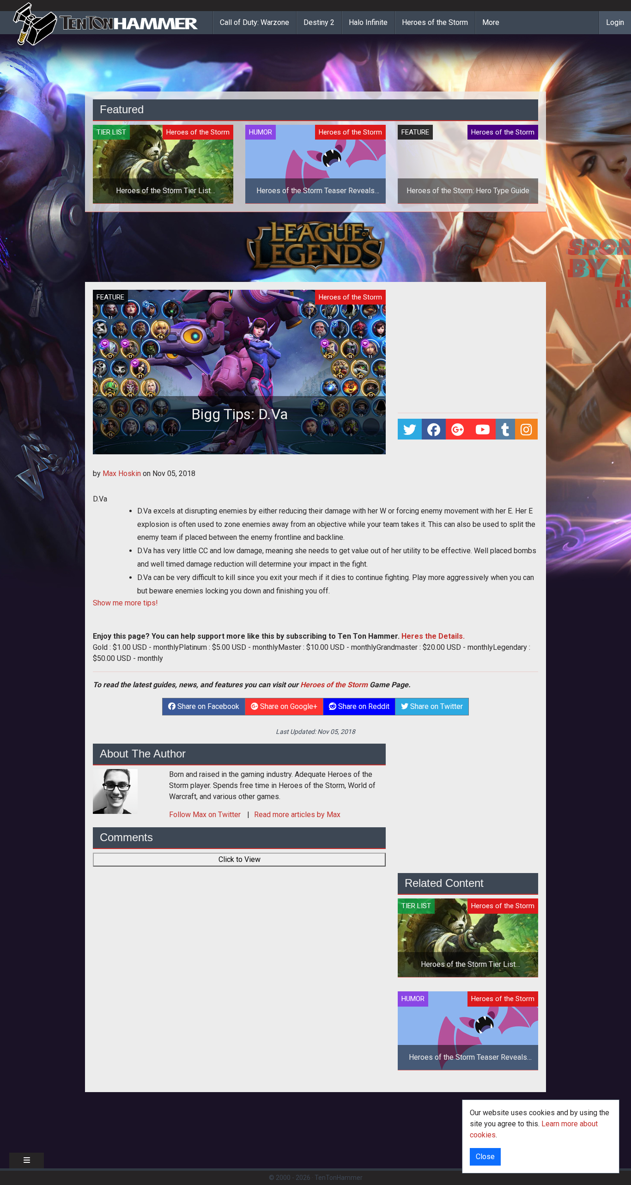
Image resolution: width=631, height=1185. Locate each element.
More (490, 22)
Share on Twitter (435, 706)
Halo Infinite (368, 22)
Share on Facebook (207, 706)
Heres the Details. (433, 636)
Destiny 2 (318, 22)
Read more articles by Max (297, 814)
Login (615, 22)
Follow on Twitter (206, 814)
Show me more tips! (125, 603)
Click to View (239, 859)
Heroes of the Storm (435, 22)
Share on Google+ (287, 706)
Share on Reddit (362, 706)
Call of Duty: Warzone (254, 22)
